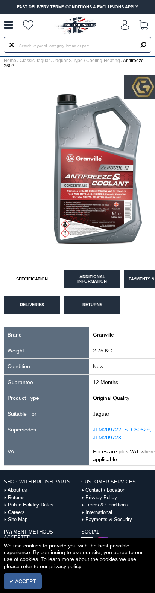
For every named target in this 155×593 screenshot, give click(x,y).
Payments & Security (108, 519)
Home (10, 60)
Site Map (17, 519)
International (98, 512)
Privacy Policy (101, 497)
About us (17, 490)
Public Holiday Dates (30, 505)
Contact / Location (105, 490)
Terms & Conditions (106, 505)
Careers (16, 512)
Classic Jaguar (35, 60)
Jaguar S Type (68, 60)
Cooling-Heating (103, 60)
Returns (16, 497)
